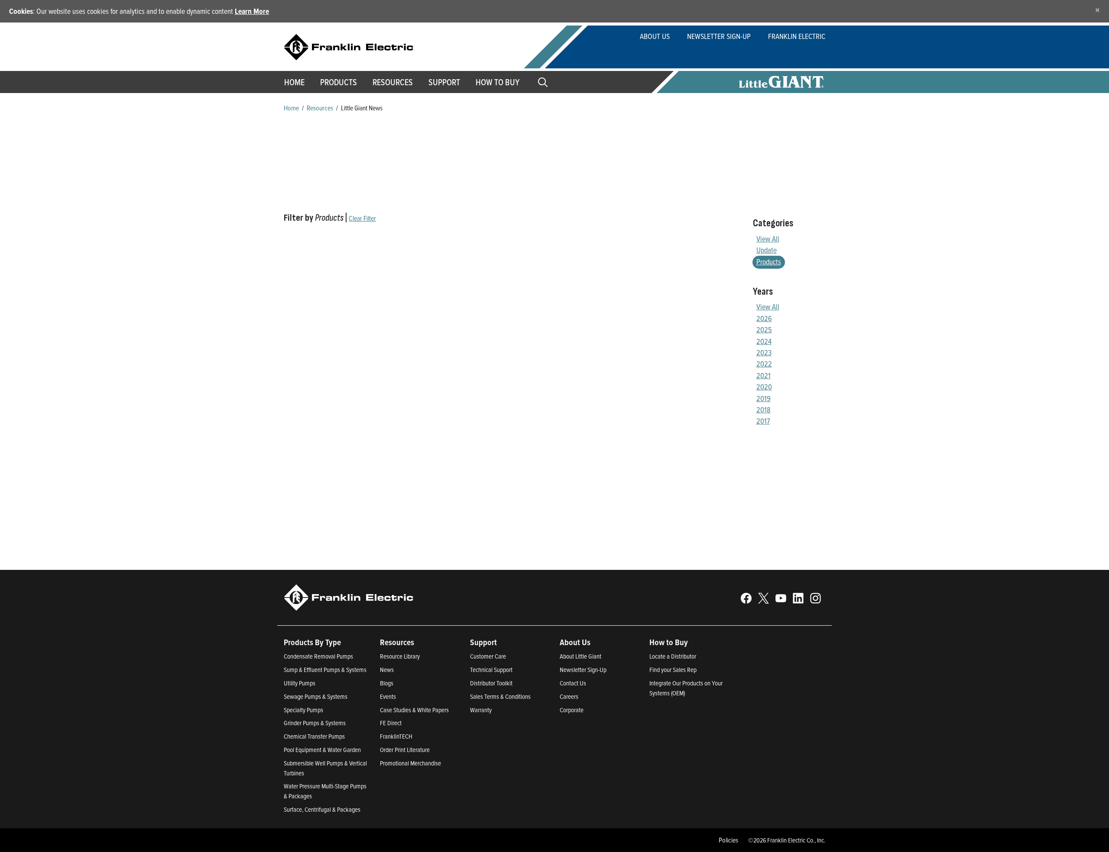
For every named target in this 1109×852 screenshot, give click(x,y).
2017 (763, 420)
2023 (764, 352)
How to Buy (497, 82)
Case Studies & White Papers (414, 709)
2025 (764, 329)
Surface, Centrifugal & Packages (322, 809)
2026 (764, 318)
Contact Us (573, 683)
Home (294, 82)
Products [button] (338, 82)
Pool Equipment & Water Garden (322, 749)
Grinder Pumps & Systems (315, 722)
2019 (763, 398)
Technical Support (491, 669)
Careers (569, 696)
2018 (763, 409)
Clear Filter (362, 218)
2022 (764, 363)
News (387, 669)
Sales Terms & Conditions (500, 696)
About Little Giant (580, 656)
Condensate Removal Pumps (318, 656)
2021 (763, 375)
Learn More (252, 11)
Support (444, 82)
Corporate (572, 709)
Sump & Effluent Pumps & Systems (325, 669)
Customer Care (488, 656)
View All (767, 238)
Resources (393, 82)
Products (768, 261)
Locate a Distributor (672, 656)
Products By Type (312, 642)
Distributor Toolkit (491, 683)
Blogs (386, 683)
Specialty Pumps (303, 709)
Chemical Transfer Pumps (314, 736)
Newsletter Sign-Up (719, 36)
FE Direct (391, 722)
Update (766, 249)
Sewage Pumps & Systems (315, 696)
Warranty (481, 709)
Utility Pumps (299, 683)
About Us (655, 36)
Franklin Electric (796, 36)
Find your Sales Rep (673, 669)
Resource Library (400, 656)
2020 (764, 386)
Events (388, 696)
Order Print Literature (405, 749)
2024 (764, 341)
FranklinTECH (396, 736)
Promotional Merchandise (410, 763)
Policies (728, 840)
